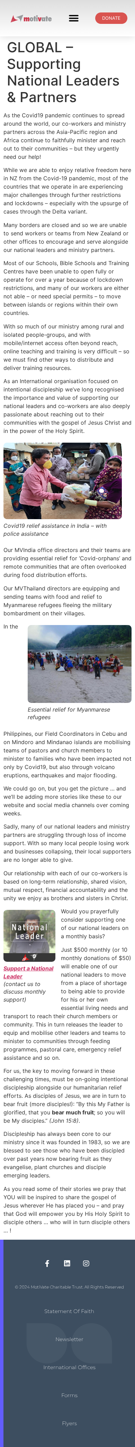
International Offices (69, 1367)
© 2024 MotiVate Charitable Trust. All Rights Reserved (69, 1287)
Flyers (69, 1423)
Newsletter (69, 1339)
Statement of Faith (69, 1311)
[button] (73, 18)
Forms (69, 1395)
